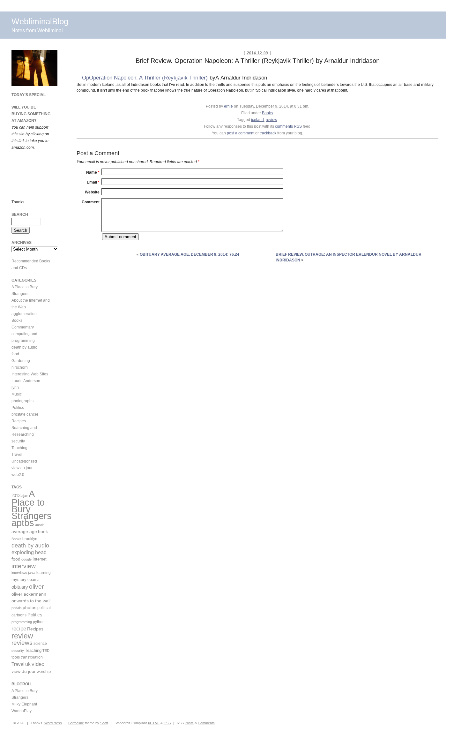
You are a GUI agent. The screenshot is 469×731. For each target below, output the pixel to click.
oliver (36, 586)
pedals (16, 608)
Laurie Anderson (25, 381)
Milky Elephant (24, 704)
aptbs (22, 522)
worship (44, 671)
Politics (17, 407)
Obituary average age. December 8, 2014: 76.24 (189, 254)
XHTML (154, 723)
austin (39, 525)
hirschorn (19, 367)
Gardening (20, 360)
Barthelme (76, 723)
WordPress (53, 723)
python (39, 622)
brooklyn (29, 539)
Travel (16, 454)
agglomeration (24, 314)
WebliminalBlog (39, 21)
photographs (22, 401)
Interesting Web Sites (29, 374)
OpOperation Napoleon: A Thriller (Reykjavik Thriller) (145, 78)
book (43, 531)
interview (23, 566)
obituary (19, 587)
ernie (228, 106)
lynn (15, 387)
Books (267, 113)
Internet (40, 559)
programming (21, 622)
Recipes (18, 421)
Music (16, 394)
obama (33, 579)
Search (19, 214)
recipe (18, 628)
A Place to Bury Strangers (31, 505)
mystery (18, 579)
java (31, 572)
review (271, 119)
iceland (257, 119)
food (15, 354)
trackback (268, 133)
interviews (19, 573)
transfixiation (32, 657)
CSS (167, 723)
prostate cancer (24, 414)
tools (15, 657)
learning (43, 572)
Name (93, 172)
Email (93, 182)
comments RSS (288, 126)
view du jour (22, 468)
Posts (189, 723)
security (18, 441)
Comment (91, 202)
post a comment (240, 133)
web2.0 (17, 474)
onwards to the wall (30, 601)
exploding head (29, 552)
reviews (22, 642)
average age (24, 531)
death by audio (24, 347)
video (38, 664)
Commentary (22, 327)
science (40, 643)
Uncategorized (24, 461)
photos (29, 607)
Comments (206, 723)
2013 (15, 495)
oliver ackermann (28, 594)
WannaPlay (21, 711)
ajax (24, 496)
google (26, 559)
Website (92, 192)
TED (45, 650)
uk (28, 664)
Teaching (19, 448)
